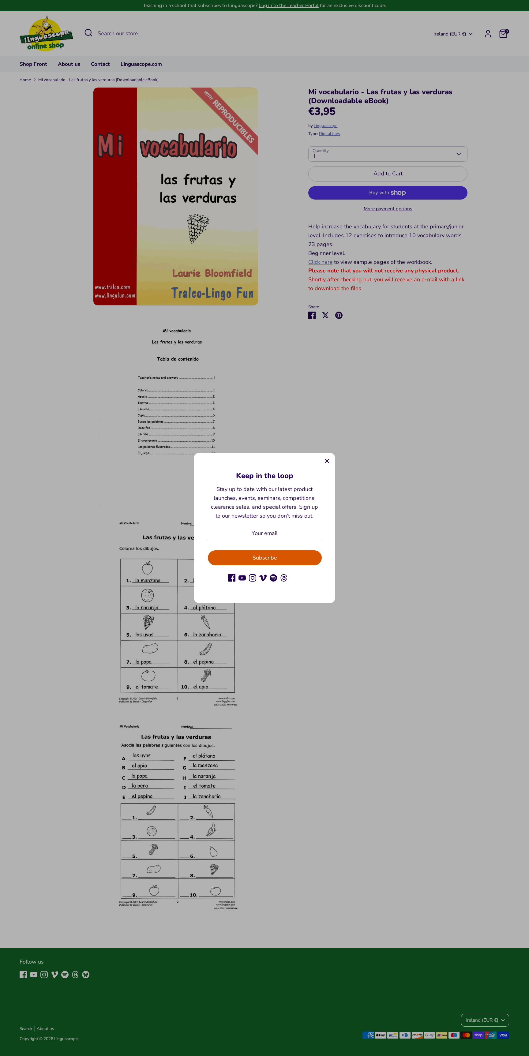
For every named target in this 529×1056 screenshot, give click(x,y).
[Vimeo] (263, 578)
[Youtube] (242, 578)
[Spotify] (273, 578)
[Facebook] (231, 578)
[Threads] (283, 578)
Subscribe (265, 557)
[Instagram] (252, 578)
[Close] (327, 461)
